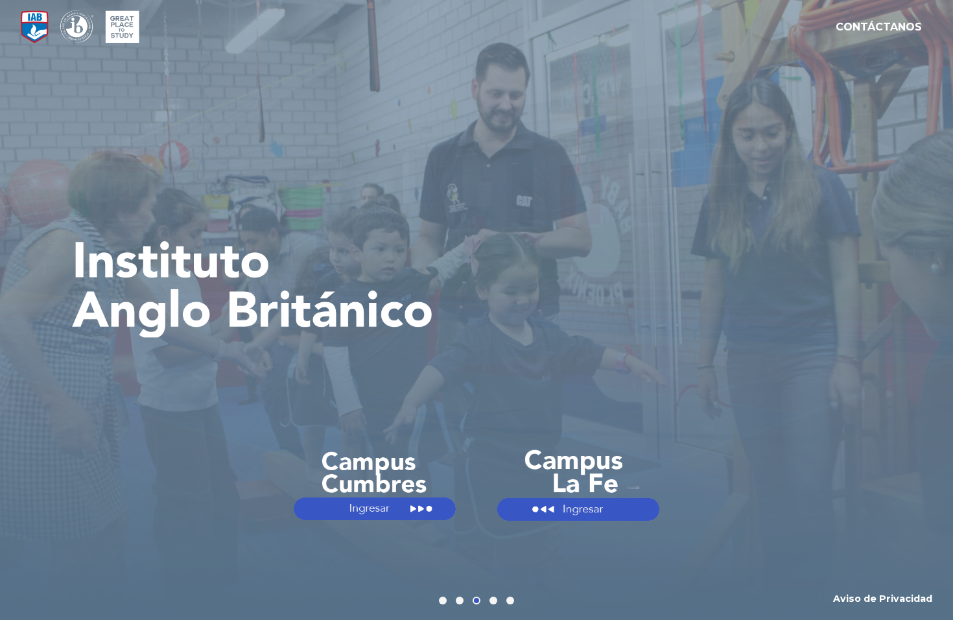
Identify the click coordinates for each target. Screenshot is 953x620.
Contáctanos (879, 27)
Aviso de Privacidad (882, 598)
